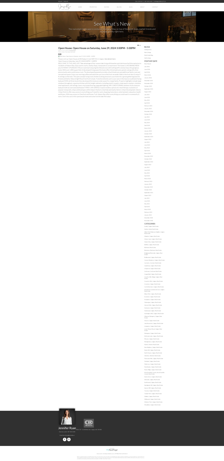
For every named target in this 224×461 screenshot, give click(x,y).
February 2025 (148, 105)
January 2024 (148, 131)
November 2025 (148, 83)
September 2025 (148, 89)
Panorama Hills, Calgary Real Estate (153, 358)
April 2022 (147, 176)
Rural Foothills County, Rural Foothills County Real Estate (154, 373)
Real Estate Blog (148, 55)
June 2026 (147, 69)
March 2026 (147, 75)
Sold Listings (147, 58)
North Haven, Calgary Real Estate (153, 353)
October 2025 (148, 86)
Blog (130, 7)
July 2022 (147, 167)
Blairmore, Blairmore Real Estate (153, 250)
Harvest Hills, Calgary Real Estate (153, 305)
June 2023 (147, 145)
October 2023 (148, 134)
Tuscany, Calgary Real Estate (152, 391)
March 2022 (147, 178)
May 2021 (147, 204)
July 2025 (147, 94)
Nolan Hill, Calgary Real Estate (152, 350)
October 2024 (148, 114)
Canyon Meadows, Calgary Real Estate (154, 260)
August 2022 (147, 164)
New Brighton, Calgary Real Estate (153, 347)
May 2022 (147, 173)
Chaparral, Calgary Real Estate (152, 268)
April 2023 (147, 150)
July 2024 (147, 117)
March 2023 (147, 153)
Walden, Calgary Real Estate (151, 396)
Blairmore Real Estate (150, 247)
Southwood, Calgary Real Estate (152, 382)
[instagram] (69, 439)
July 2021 (147, 198)
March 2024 (147, 128)
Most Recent (147, 63)
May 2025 (147, 100)
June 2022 (147, 170)
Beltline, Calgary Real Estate (151, 244)
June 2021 (147, 201)
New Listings (147, 52)
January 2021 (148, 215)
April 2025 (147, 103)
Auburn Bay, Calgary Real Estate (68, 52)
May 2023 (147, 148)
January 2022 (148, 184)
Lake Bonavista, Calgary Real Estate (153, 323)
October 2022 (148, 159)
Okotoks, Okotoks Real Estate (152, 355)
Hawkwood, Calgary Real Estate (152, 310)
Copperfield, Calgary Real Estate (152, 274)
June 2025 (147, 97)
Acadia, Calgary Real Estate (151, 226)
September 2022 (148, 162)
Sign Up (66, 1)
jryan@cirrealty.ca (70, 435)
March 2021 (147, 209)
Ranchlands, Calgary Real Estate (152, 367)
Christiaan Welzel (107, 453)
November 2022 (148, 156)
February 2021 (148, 212)
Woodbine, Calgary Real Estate (152, 405)
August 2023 (147, 139)
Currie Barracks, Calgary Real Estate (154, 287)
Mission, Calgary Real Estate (151, 339)
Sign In (60, 1)
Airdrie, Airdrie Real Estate (151, 229)
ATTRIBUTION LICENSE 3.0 (121, 453)
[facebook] (65, 439)
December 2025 (148, 80)
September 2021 (148, 192)
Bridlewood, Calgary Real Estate (152, 257)
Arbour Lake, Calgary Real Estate (153, 239)
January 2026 (148, 77)
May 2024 (147, 122)
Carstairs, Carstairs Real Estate (152, 263)
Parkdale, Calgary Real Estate (152, 361)
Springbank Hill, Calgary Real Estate (153, 385)
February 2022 (148, 181)
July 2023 (147, 142)
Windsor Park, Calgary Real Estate (153, 402)
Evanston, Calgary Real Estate (152, 296)
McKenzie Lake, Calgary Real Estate (153, 336)
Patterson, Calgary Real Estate (152, 364)
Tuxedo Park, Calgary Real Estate (153, 393)
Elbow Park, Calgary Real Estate (152, 294)
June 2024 (147, 120)
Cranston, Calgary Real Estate (152, 284)
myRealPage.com (112, 450)
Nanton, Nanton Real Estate (151, 344)
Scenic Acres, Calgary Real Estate (153, 377)
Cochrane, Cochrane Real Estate (153, 271)
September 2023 (148, 136)
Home (80, 7)
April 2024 (147, 125)
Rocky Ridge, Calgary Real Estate (152, 369)
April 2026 (147, 72)
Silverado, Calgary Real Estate (152, 379)
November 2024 (148, 111)
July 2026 (147, 66)
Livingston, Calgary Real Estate (152, 326)
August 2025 (147, 91)
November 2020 (148, 220)
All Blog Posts (148, 49)
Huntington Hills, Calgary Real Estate (154, 313)
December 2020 (148, 218)
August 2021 (147, 195)
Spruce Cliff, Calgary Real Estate (152, 388)
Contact (155, 7)
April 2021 (147, 206)
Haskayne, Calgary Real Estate (152, 308)
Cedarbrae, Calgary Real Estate (152, 265)
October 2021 (148, 190)
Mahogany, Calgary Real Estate (152, 333)
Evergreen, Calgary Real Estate (152, 299)
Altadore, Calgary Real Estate (152, 236)
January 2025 (148, 108)
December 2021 (148, 187)
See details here (110, 59)
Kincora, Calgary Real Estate (151, 320)
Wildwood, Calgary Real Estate (152, 399)
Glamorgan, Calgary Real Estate (152, 302)
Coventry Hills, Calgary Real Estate (153, 281)
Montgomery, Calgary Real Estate (153, 341)
